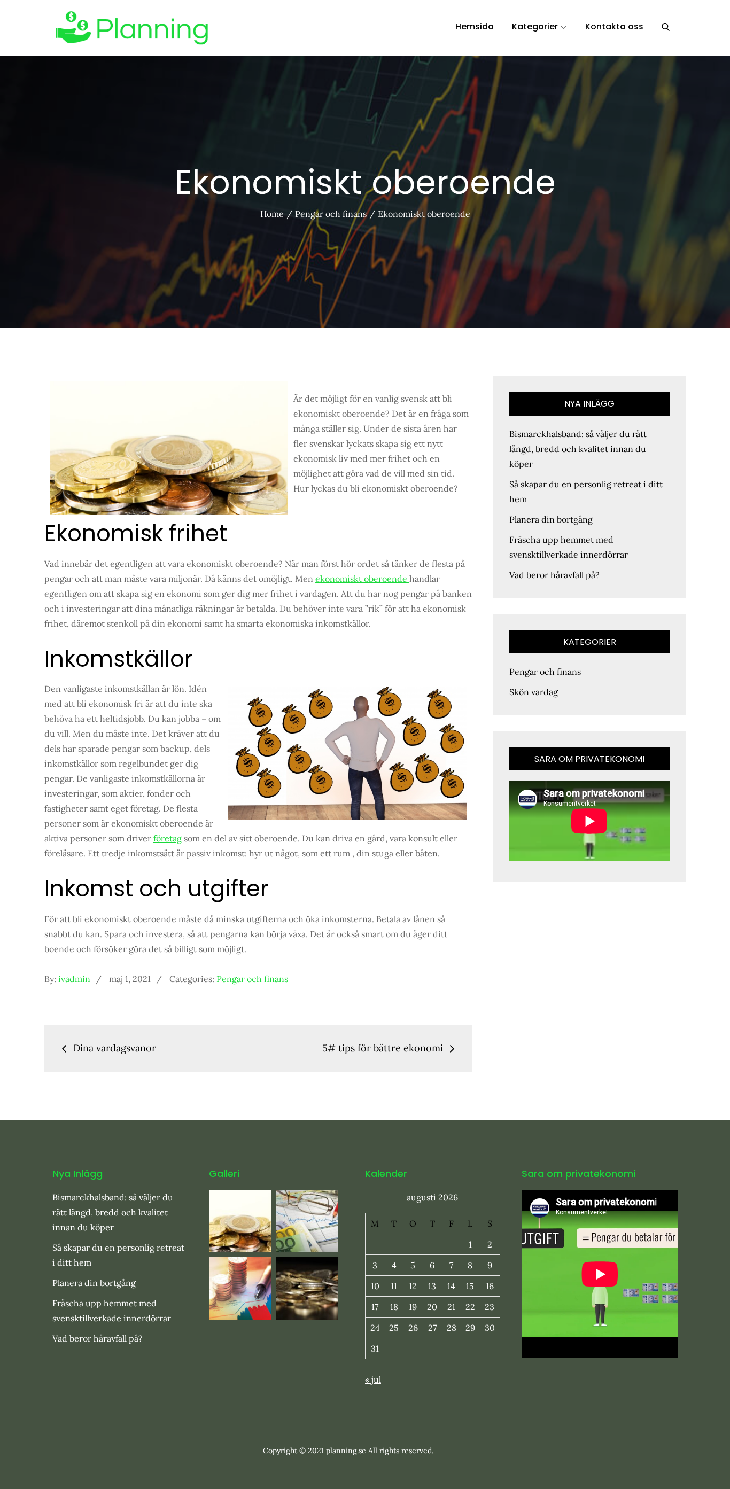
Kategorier (535, 26)
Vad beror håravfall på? (554, 575)
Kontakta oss (614, 26)
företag (167, 838)
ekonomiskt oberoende (362, 578)
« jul (373, 1379)
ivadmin (74, 978)
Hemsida (474, 26)
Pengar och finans (252, 978)
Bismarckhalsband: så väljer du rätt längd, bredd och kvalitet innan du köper (578, 448)
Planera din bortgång (551, 519)
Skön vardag (533, 692)
